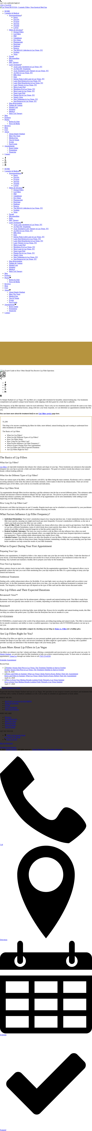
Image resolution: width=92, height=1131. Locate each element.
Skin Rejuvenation (15, 103)
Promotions (13, 150)
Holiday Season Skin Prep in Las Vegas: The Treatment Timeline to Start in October (34, 670)
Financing (12, 152)
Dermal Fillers (18, 32)
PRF (15, 36)
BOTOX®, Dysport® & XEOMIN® (18, 701)
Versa (15, 54)
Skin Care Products (12, 709)
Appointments (9, 146)
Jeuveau (16, 24)
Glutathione (17, 38)
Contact (7, 154)
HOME (7, 11)
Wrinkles (12, 109)
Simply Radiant (11, 749)
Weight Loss (13, 107)
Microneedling (14, 58)
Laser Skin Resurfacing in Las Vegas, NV (28, 83)
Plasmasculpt (18, 42)
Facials (11, 56)
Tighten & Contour (15, 105)
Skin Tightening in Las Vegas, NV (25, 99)
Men (6, 115)
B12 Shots (17, 40)
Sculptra (16, 52)
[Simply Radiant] (23, 7)
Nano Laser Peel (19, 93)
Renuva (16, 48)
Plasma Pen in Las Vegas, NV (24, 95)
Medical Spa (13, 138)
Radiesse (16, 46)
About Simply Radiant (17, 134)
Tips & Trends (14, 140)
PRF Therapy (14, 62)
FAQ (6, 130)
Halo (15, 77)
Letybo (16, 28)
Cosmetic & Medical (11, 13)
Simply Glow (18, 97)
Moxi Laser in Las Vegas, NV (24, 91)
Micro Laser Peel (19, 87)
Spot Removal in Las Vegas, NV (25, 101)
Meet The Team (14, 136)
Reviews (7, 126)
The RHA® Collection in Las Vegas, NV (28, 50)
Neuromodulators (15, 15)
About (6, 132)
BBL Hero (17, 75)
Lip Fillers (17, 34)
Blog (6, 128)
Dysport (16, 21)
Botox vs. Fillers (61, 629)
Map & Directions (6, 743)
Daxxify (16, 19)
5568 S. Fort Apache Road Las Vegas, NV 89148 (14, 736)
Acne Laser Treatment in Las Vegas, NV (27, 67)
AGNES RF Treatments (22, 69)
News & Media (14, 124)
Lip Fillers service (45, 414)
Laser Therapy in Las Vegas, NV (25, 85)
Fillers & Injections (15, 30)
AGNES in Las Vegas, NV (23, 73)
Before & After (14, 122)
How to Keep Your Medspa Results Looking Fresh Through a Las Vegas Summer (33, 682)
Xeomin (16, 26)
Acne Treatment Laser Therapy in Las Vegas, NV (31, 71)
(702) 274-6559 (5, 5)
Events (11, 142)
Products (7, 117)
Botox (15, 17)
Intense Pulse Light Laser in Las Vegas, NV (29, 79)
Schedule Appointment (8, 660)
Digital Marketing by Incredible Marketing (47, 749)
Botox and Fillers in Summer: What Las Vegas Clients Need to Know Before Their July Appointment (40, 676)
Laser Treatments (15, 65)
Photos (6, 120)
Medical (12, 111)
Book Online (13, 148)
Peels (11, 60)
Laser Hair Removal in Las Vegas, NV (27, 81)
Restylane (16, 44)
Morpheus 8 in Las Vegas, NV (24, 89)
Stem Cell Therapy (15, 113)
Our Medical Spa (11, 719)
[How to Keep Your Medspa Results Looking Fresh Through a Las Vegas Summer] (34, 680)
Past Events (13, 144)
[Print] (1, 396)
